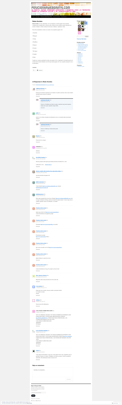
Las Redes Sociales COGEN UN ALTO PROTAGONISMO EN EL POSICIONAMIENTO (83, 47)
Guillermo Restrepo (40, 88)
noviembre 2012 (80, 62)
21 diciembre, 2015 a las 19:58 (41, 172)
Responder (38, 96)
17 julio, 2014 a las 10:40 (40, 137)
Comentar (69, 379)
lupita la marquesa (40, 182)
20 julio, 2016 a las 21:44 (40, 209)
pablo (37, 113)
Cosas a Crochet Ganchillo (82, 50)
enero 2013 (79, 60)
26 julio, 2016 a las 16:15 (40, 255)
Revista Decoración (81, 43)
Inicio (34, 16)
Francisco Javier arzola (41, 208)
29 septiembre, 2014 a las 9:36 (41, 148)
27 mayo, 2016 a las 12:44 (40, 195)
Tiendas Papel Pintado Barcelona (83, 44)
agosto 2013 (80, 57)
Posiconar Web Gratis (81, 39)
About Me (37, 16)
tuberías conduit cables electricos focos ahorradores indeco (48, 171)
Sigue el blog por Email (36, 385)
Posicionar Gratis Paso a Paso (46, 16)
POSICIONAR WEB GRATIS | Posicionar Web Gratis (45, 84)
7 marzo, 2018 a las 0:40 (40, 351)
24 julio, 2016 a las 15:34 (40, 244)
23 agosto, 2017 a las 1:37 (40, 301)
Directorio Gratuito (56, 16)
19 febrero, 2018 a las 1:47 (40, 312)
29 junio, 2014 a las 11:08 (45, 126)
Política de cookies (29, 403)
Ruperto (38, 136)
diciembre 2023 (80, 53)
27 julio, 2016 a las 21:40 (40, 266)
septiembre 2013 (80, 56)
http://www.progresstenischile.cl (52, 212)
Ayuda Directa (63, 16)
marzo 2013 (79, 59)
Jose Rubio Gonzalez (40, 157)
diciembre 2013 (80, 54)
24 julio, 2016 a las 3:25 (40, 221)
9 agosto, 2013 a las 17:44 (45, 101)
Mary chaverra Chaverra (41, 275)
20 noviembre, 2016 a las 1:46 (41, 276)
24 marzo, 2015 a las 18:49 (40, 158)
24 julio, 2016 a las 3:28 (40, 232)
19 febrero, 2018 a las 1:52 (40, 332)
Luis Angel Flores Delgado (41, 330)
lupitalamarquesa (39, 194)
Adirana (38, 300)
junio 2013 (79, 58)
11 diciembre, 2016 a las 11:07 (41, 287)
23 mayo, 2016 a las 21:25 (40, 183)
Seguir (33, 395)
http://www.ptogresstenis (41, 236)
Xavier (37, 350)
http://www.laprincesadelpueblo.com (49, 186)
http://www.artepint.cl (67, 336)
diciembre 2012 (80, 61)
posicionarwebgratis (45, 100)
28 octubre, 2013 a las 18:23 (41, 114)
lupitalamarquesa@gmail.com (42, 187)
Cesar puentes (39, 286)
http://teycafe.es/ (48, 164)
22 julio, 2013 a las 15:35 (40, 89)
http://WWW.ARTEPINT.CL (42, 318)
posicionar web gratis (81, 66)
